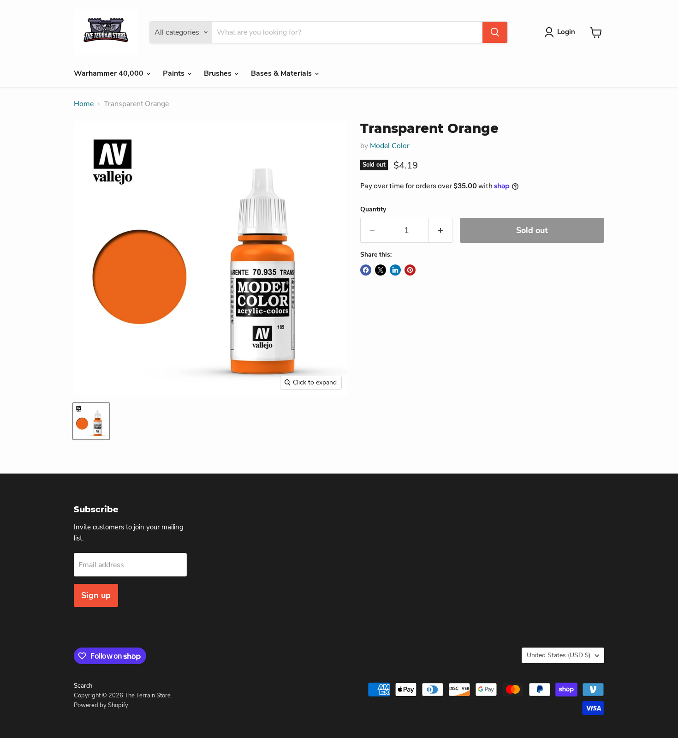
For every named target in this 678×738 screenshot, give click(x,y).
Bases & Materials (282, 73)
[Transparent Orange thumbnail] (91, 421)
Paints (174, 73)
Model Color (390, 146)
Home (84, 104)
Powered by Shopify (101, 705)
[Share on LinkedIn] (395, 270)
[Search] (494, 32)
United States (558, 655)
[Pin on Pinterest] (410, 270)
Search (83, 686)
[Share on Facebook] (365, 270)
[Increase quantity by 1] (440, 230)
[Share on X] (380, 270)
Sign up (96, 595)
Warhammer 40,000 (109, 73)
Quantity (373, 209)
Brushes (218, 73)
